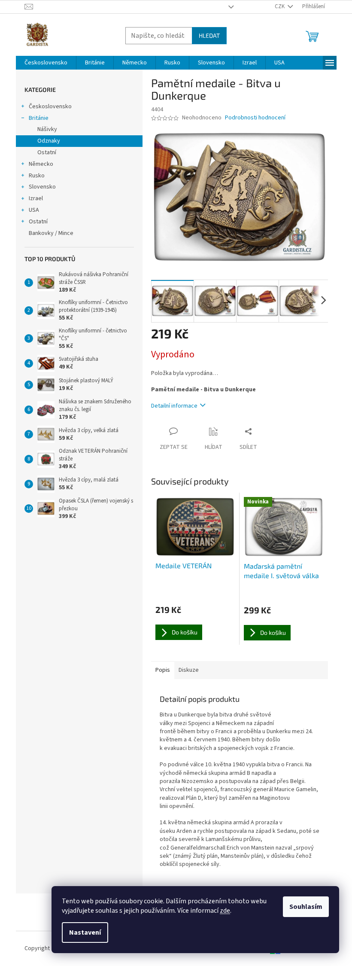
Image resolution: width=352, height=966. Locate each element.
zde (225, 910)
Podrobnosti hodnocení (255, 118)
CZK (280, 6)
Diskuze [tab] (189, 670)
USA (34, 210)
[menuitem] (46, 63)
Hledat (209, 35)
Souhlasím (305, 906)
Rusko (37, 175)
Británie (39, 118)
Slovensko (42, 187)
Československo (50, 106)
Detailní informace (174, 406)
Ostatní (46, 152)
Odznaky (48, 141)
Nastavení (85, 932)
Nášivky (47, 129)
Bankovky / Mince (51, 233)
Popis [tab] (162, 670)
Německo (41, 164)
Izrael (36, 198)
